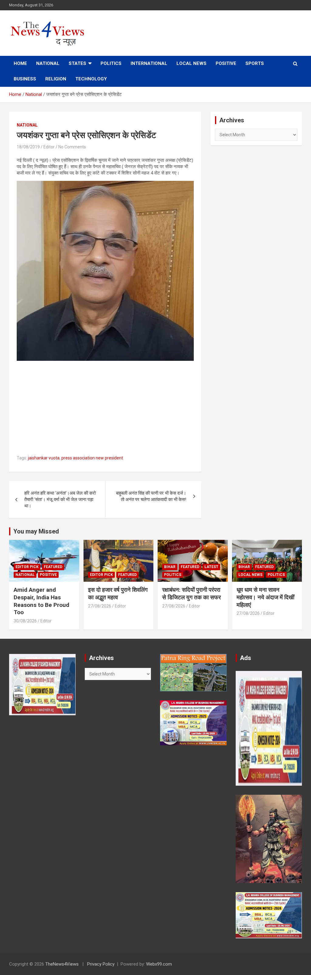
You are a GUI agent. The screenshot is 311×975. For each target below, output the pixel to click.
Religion (55, 79)
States (77, 63)
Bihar (170, 567)
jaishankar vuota (44, 457)
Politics (111, 63)
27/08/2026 (99, 606)
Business (25, 79)
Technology (91, 79)
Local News (191, 63)
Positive (226, 63)
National (48, 63)
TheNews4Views (62, 964)
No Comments (72, 146)
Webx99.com (159, 964)
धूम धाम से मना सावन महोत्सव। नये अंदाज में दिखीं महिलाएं (265, 597)
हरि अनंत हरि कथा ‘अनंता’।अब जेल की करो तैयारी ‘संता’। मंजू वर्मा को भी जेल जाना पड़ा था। (60, 499)
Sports (254, 63)
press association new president (92, 457)
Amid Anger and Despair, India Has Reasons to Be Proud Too (41, 601)
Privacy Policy (100, 964)
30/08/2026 (25, 620)
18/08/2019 (28, 146)
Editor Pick (27, 567)
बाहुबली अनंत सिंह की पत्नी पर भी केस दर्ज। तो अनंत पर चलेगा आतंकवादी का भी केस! (151, 496)
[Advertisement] (105, 407)
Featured (53, 567)
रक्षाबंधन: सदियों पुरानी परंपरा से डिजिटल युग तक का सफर (191, 593)
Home (20, 63)
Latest (211, 567)
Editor (49, 146)
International (149, 63)
